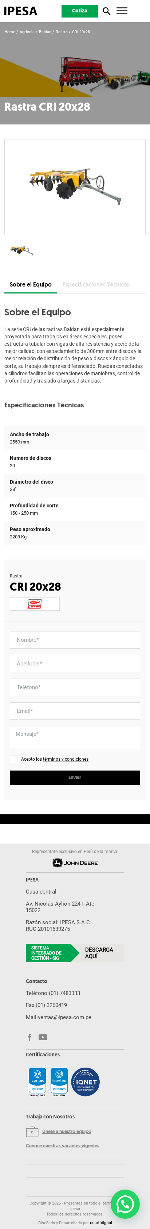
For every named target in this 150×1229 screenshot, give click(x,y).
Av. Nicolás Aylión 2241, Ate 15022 (60, 907)
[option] (75, 186)
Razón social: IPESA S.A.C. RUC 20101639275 (58, 925)
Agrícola (27, 32)
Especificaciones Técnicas (96, 285)
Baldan (45, 32)
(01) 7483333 (64, 993)
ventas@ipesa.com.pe (64, 1017)
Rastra (62, 32)
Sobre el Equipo (31, 285)
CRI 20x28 (81, 32)
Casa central (41, 891)
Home (9, 32)
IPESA (32, 880)
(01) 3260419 (51, 1005)
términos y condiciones (65, 759)
